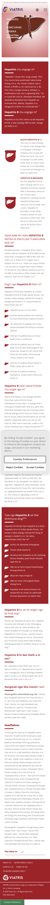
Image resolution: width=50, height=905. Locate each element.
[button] (37, 9)
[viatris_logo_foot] (13, 877)
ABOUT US (7, 862)
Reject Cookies (14, 467)
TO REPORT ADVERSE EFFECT (14, 871)
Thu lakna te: (11, 851)
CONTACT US (8, 867)
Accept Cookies (35, 467)
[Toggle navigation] (45, 10)
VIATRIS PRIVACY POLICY (23, 862)
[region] (25, 452)
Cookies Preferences (12, 902)
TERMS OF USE (22, 867)
